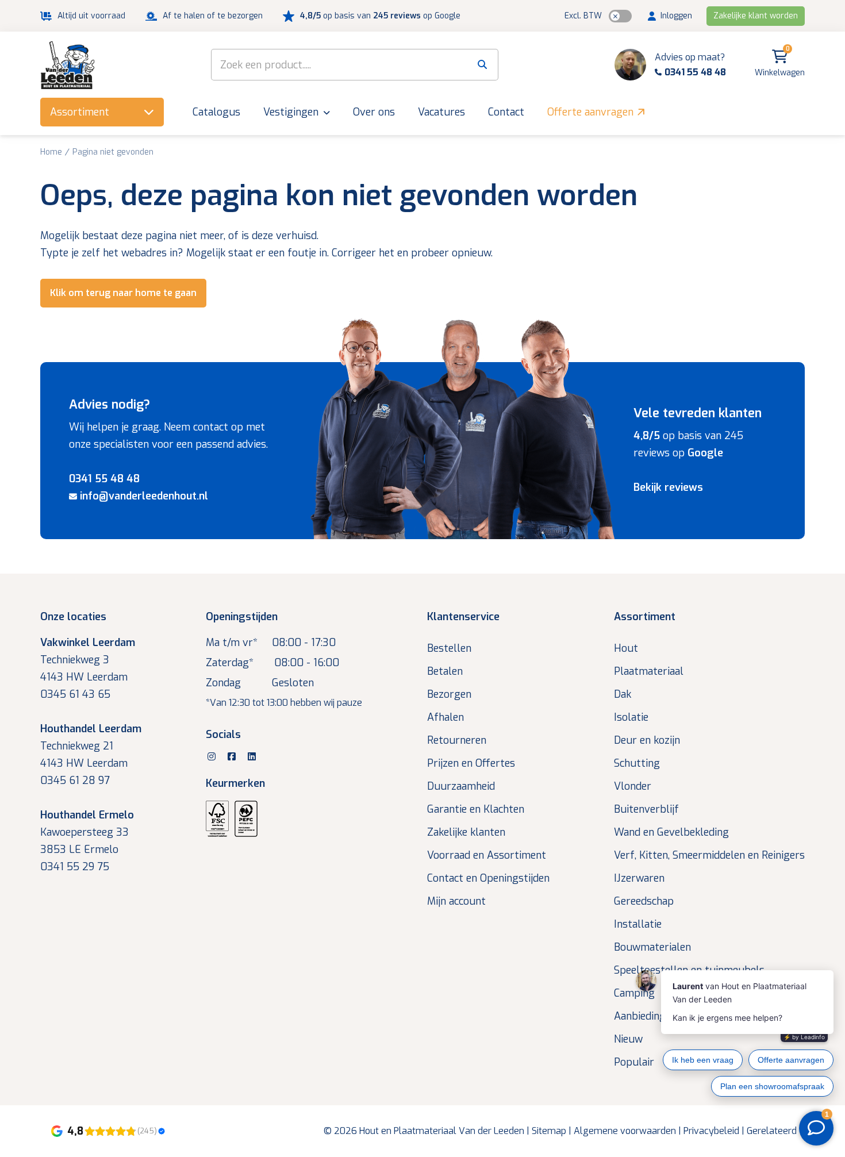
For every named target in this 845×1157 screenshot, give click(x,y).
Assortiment (644, 617)
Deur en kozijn (647, 740)
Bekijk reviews (668, 487)
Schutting (637, 763)
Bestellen (449, 648)
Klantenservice (463, 617)
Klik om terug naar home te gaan (123, 293)
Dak (622, 694)
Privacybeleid (711, 1131)
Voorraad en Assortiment (486, 855)
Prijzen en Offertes (471, 763)
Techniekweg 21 (76, 746)
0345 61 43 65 (75, 694)
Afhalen (445, 717)
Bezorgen (449, 694)
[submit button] (482, 64)
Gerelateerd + (776, 1131)
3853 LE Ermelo (79, 849)
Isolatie (631, 717)
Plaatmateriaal (648, 671)
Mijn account (456, 901)
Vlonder (632, 786)
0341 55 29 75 (74, 867)
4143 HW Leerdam (84, 677)
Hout (626, 648)
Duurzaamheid (461, 786)
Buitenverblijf (646, 809)
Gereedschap (644, 901)
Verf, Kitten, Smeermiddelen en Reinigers (709, 855)
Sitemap (549, 1131)
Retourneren (456, 740)
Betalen (445, 671)
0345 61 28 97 (75, 780)
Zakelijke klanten (466, 832)
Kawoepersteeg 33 (84, 832)
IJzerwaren (639, 878)
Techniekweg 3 (74, 660)
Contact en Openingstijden (488, 878)
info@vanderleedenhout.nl (144, 496)
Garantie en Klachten (475, 809)
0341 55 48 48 (104, 479)
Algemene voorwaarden (625, 1131)
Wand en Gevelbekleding (671, 832)
